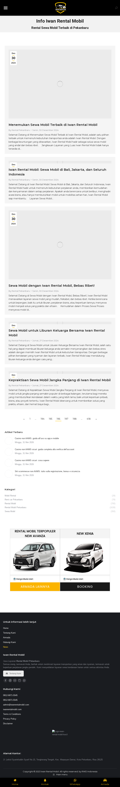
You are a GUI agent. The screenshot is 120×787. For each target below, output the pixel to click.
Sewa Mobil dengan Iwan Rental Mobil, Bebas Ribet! (52, 285)
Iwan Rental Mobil (50, 771)
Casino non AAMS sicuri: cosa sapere (32, 460)
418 (89, 418)
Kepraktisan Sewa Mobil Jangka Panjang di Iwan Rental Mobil (60, 380)
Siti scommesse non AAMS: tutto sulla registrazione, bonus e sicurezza (47, 471)
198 (75, 418)
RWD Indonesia (89, 771)
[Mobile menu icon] (5, 8)
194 (42, 418)
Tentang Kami (15, 673)
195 (50, 418)
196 (58, 418)
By (19, 130)
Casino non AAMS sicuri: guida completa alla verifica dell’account (44, 449)
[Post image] (8, 441)
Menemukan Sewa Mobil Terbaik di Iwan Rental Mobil (53, 125)
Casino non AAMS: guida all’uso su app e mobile (37, 438)
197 (66, 418)
